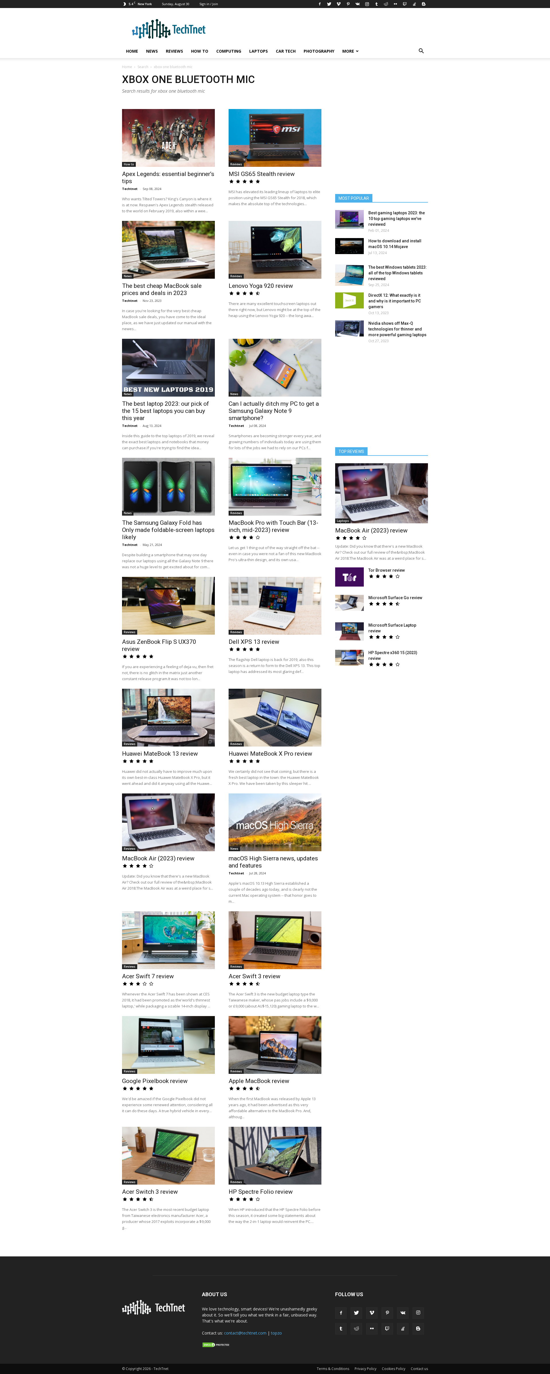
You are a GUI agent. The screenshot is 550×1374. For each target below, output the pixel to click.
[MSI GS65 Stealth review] (275, 138)
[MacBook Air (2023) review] (168, 822)
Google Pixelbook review (155, 1081)
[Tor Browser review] (349, 577)
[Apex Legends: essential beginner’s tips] (168, 138)
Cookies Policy (393, 1368)
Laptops (258, 51)
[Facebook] (319, 4)
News (152, 51)
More (348, 51)
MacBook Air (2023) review (158, 858)
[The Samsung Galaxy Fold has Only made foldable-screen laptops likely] (168, 487)
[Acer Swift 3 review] (275, 940)
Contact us (419, 1368)
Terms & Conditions (333, 1368)
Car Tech (286, 51)
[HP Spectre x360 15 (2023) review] (349, 658)
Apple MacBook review (259, 1081)
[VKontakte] (357, 4)
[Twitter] (329, 4)
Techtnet (130, 189)
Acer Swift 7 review (148, 976)
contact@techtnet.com (245, 1333)
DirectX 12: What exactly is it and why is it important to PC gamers (394, 301)
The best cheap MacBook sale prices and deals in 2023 (162, 289)
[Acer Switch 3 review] (168, 1156)
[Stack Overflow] (414, 4)
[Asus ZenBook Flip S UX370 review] (168, 606)
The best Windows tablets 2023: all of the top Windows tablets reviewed (397, 273)
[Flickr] (395, 4)
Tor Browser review (386, 570)
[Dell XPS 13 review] (275, 606)
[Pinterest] (348, 4)
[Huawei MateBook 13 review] (168, 718)
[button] (421, 51)
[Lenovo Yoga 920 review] (275, 250)
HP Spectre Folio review (261, 1191)
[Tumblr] (376, 4)
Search (143, 66)
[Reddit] (386, 4)
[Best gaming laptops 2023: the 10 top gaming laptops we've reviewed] (349, 219)
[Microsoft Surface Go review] (349, 603)
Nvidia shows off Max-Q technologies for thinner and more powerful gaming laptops (397, 329)
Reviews (174, 51)
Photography (319, 51)
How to (199, 51)
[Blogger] (423, 4)
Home (132, 51)
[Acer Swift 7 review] (168, 940)
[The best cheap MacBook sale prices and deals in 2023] (168, 250)
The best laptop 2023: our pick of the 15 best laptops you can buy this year (165, 410)
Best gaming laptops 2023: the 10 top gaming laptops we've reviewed (396, 219)
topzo (276, 1333)
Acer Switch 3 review (150, 1191)
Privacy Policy (365, 1368)
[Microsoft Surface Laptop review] (349, 631)
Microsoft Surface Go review (395, 597)
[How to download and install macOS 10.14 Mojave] (349, 246)
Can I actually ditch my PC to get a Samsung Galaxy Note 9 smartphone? (274, 410)
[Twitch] (404, 4)
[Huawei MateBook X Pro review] (275, 718)
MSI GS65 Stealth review (262, 174)
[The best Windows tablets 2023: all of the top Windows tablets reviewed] (349, 275)
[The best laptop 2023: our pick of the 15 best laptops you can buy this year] (168, 368)
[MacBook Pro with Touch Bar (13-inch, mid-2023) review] (275, 487)
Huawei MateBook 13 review (160, 753)
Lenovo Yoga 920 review (261, 285)
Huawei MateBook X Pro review (270, 753)
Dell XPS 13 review (254, 641)
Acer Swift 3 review (254, 976)
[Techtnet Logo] (155, 1313)
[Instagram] (367, 4)
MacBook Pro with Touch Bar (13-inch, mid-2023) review (273, 526)
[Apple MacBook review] (275, 1045)
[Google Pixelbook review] (168, 1045)
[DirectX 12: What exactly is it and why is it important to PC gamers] (349, 300)
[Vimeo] (338, 4)
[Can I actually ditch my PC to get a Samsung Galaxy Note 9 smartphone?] (275, 368)
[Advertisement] (381, 398)
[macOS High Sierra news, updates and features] (275, 822)
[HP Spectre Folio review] (275, 1156)
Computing (228, 51)
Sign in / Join (208, 4)
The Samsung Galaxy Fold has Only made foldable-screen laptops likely (168, 530)
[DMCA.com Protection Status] (216, 1346)
